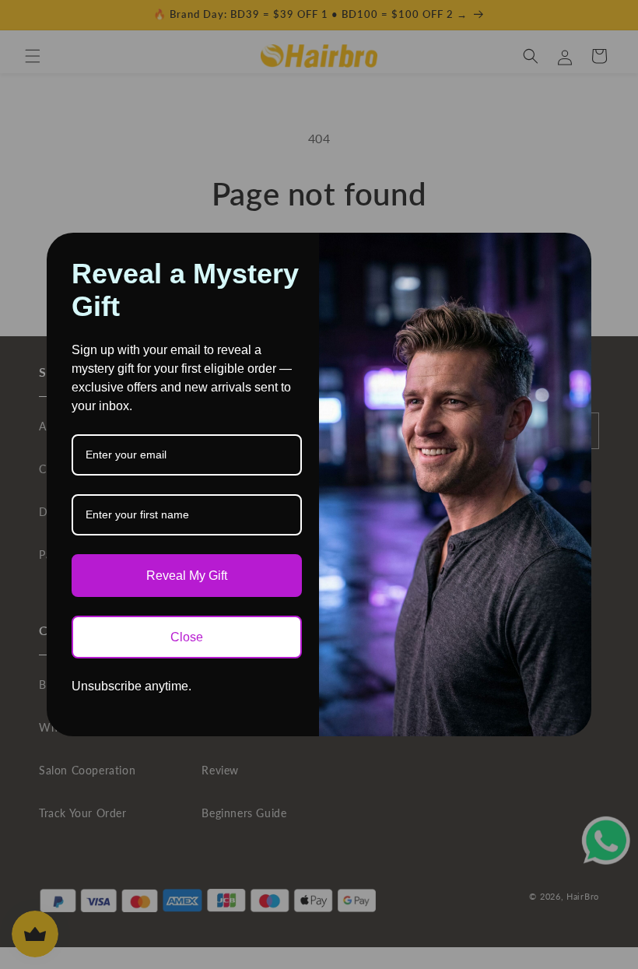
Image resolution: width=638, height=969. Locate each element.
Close (186, 637)
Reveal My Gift (186, 575)
